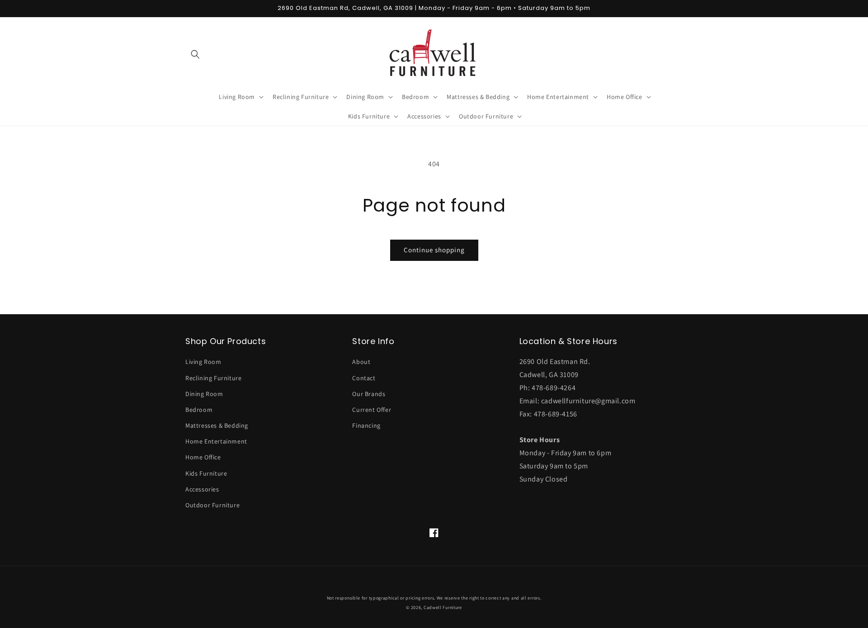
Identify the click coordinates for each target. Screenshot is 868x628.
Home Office (203, 457)
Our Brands (368, 394)
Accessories (202, 489)
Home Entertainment (216, 441)
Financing (366, 425)
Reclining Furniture (213, 378)
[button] (195, 54)
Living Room (203, 362)
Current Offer (371, 410)
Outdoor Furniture (212, 505)
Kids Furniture (206, 473)
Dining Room (204, 394)
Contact (363, 378)
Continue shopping (434, 250)
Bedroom (198, 410)
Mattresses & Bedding (216, 425)
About (361, 362)
